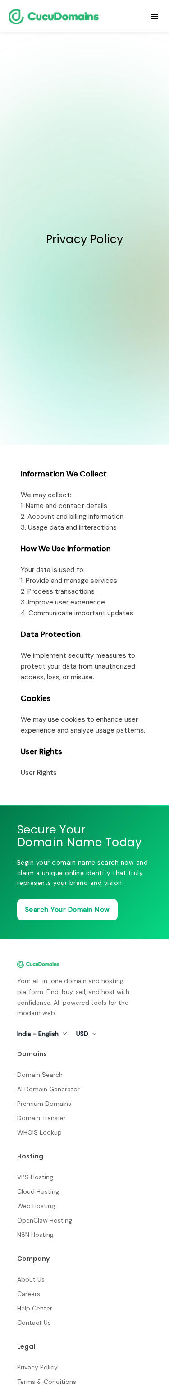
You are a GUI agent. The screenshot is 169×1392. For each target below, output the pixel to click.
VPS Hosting (35, 1177)
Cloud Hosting (38, 1191)
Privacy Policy (37, 1367)
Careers (28, 1294)
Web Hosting (36, 1206)
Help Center (34, 1308)
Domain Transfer (41, 1118)
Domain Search (40, 1075)
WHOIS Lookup (39, 1132)
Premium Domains (44, 1103)
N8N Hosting (35, 1235)
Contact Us (34, 1323)
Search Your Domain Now (67, 909)
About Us (31, 1279)
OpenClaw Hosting (44, 1220)
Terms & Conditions (46, 1382)
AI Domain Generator (48, 1089)
